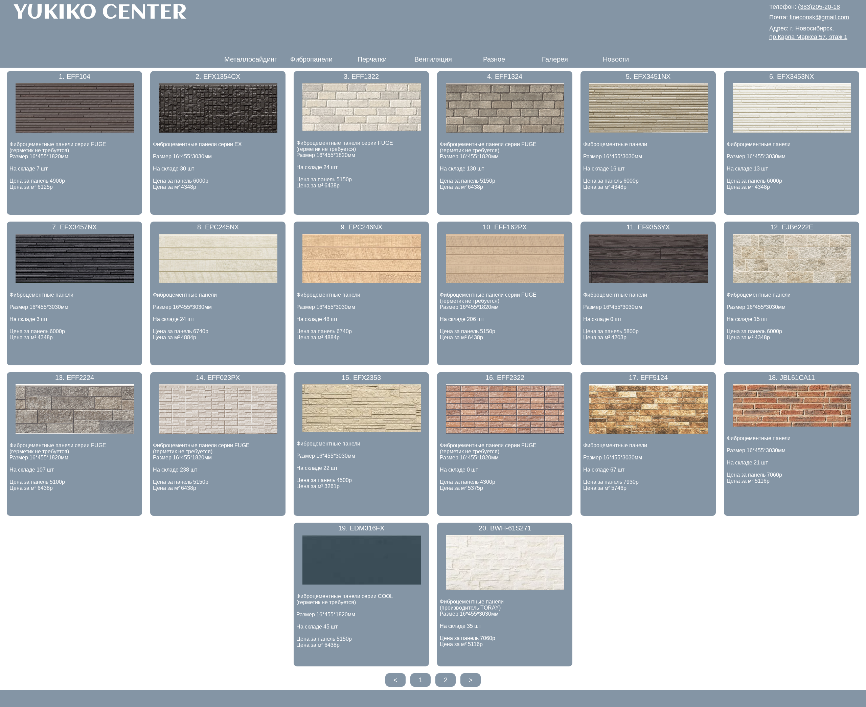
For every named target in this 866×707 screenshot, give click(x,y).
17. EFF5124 (648, 377)
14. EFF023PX (218, 377)
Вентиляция (433, 59)
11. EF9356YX (648, 227)
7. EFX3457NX (74, 227)
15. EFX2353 (361, 377)
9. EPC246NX (361, 227)
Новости (616, 59)
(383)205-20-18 (819, 6)
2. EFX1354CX (218, 76)
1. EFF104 (74, 76)
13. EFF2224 (74, 377)
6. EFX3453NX (791, 76)
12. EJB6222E (791, 227)
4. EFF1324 (504, 76)
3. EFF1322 (361, 76)
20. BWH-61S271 (505, 528)
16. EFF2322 (504, 377)
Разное (494, 59)
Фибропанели (311, 59)
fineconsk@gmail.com (819, 17)
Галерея (555, 59)
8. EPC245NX (218, 227)
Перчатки (372, 59)
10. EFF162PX (505, 227)
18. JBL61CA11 (791, 377)
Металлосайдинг (250, 59)
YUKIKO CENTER (100, 13)
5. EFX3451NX (648, 76)
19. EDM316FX (361, 528)
